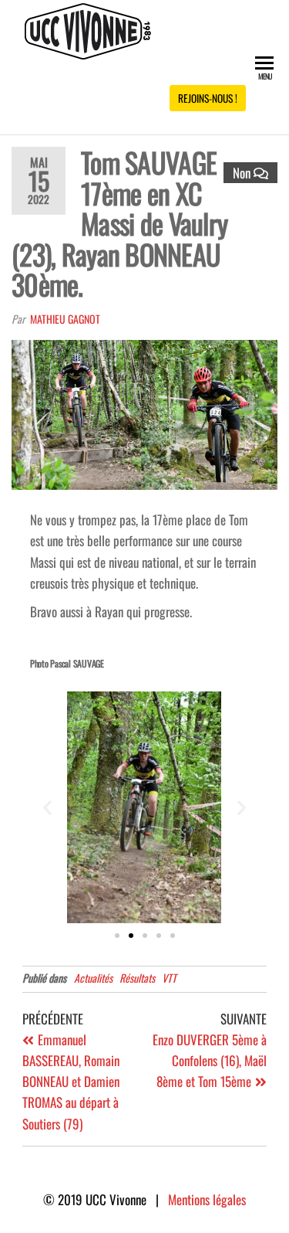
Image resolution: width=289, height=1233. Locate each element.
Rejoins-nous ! (207, 98)
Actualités (93, 978)
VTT (169, 978)
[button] (47, 807)
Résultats (137, 978)
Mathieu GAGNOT (65, 319)
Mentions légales (207, 1199)
